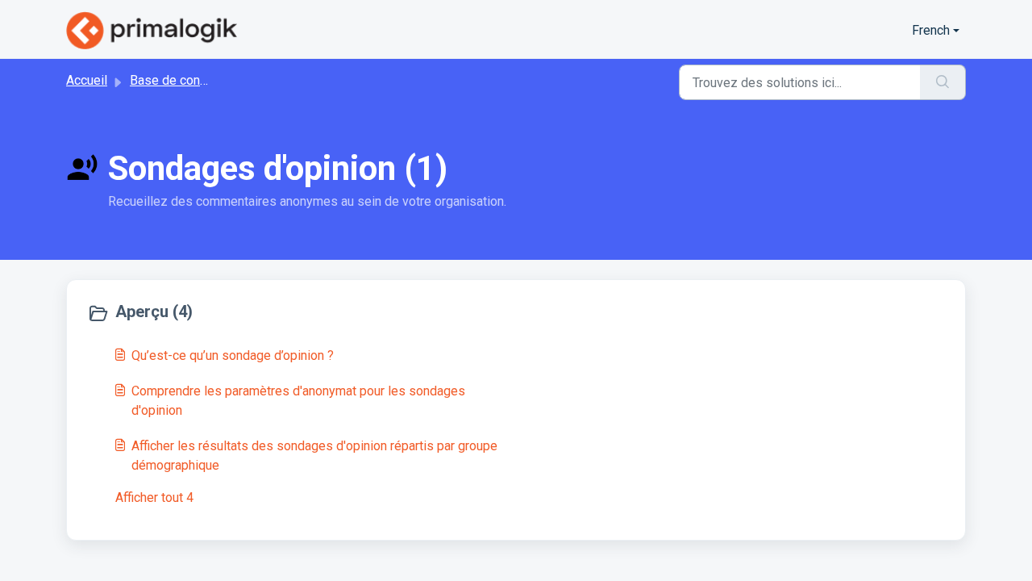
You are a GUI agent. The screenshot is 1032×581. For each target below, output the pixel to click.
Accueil (86, 80)
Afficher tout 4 (154, 497)
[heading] (298, 313)
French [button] (931, 30)
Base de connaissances (197, 80)
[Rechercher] (943, 82)
